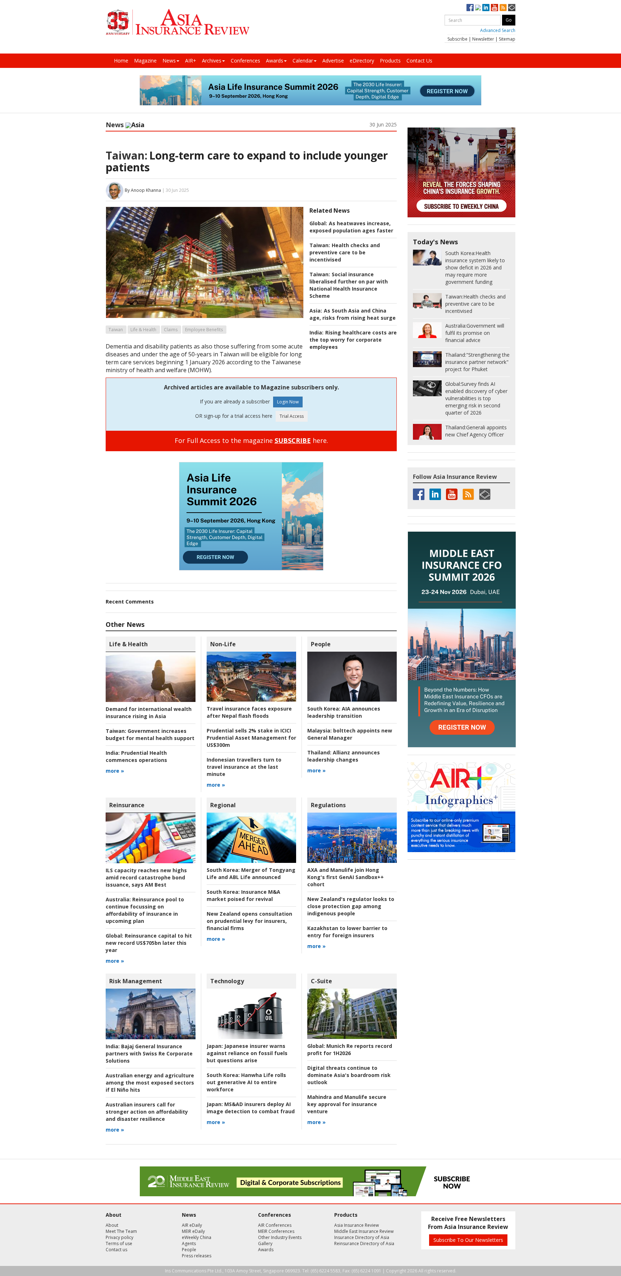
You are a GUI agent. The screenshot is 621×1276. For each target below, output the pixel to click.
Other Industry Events (280, 1237)
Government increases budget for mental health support (150, 734)
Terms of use (119, 1243)
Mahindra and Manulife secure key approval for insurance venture (346, 1104)
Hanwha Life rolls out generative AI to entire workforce (246, 1082)
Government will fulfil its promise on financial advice (474, 332)
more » (115, 770)
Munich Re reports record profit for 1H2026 (349, 1049)
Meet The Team (121, 1231)
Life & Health (143, 330)
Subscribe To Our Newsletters (468, 1239)
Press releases (196, 1256)
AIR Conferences (274, 1225)
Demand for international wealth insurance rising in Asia (149, 713)
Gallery (265, 1243)
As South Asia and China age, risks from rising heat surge (352, 314)
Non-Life (223, 644)
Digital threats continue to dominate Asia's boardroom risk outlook (349, 1075)
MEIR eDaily (193, 1231)
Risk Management (135, 981)
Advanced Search (497, 30)
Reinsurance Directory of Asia (364, 1243)
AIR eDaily (192, 1225)
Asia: (315, 310)
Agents (189, 1243)
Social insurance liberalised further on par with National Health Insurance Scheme (348, 285)
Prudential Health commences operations (136, 756)
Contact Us (419, 60)
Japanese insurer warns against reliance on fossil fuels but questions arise (247, 1053)
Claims (171, 330)
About (112, 1225)
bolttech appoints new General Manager (349, 734)
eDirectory (362, 60)
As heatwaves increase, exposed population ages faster (351, 227)
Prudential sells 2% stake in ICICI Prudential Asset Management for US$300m (251, 737)
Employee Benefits (204, 330)
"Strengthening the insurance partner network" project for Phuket (477, 362)
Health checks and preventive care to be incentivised (344, 252)
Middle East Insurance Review (364, 1231)
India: (316, 332)
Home (121, 60)
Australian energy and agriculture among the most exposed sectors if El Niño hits (150, 1082)
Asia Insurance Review (356, 1225)
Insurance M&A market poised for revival (243, 895)
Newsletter (483, 39)
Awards (274, 60)
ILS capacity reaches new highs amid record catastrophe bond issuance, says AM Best (146, 877)
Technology (227, 981)
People (321, 644)
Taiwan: (126, 155)
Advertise (333, 60)
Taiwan (116, 330)
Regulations (328, 805)
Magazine (145, 60)
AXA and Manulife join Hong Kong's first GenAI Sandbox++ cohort (345, 877)
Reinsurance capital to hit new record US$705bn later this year (149, 942)
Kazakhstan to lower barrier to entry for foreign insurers (347, 932)
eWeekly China (196, 1237)
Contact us (116, 1250)
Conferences (245, 60)
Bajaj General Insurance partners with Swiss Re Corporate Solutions (149, 1053)
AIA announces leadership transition (343, 712)
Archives (211, 60)
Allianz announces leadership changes (343, 756)
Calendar (303, 60)
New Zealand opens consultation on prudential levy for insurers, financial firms (249, 920)
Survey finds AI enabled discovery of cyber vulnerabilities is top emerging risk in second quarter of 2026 (476, 398)
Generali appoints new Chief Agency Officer (476, 431)
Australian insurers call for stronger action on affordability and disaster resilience (147, 1111)
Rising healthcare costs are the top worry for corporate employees (353, 339)
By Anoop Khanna (143, 190)
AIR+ (190, 60)
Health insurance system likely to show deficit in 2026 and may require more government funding (475, 267)
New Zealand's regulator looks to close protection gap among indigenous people (350, 906)
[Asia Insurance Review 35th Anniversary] (177, 22)
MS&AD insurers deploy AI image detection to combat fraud (251, 1108)
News (169, 60)
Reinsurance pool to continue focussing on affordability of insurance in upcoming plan (145, 910)
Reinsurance (126, 805)
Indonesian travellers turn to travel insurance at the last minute (244, 766)
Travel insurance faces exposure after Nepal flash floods (249, 712)
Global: (318, 223)
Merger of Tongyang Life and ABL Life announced (251, 873)
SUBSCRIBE (293, 440)
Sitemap (507, 39)
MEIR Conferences (276, 1231)
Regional (223, 805)
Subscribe (457, 39)
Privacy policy (119, 1237)
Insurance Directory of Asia (361, 1237)
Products (390, 60)
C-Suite (321, 981)
